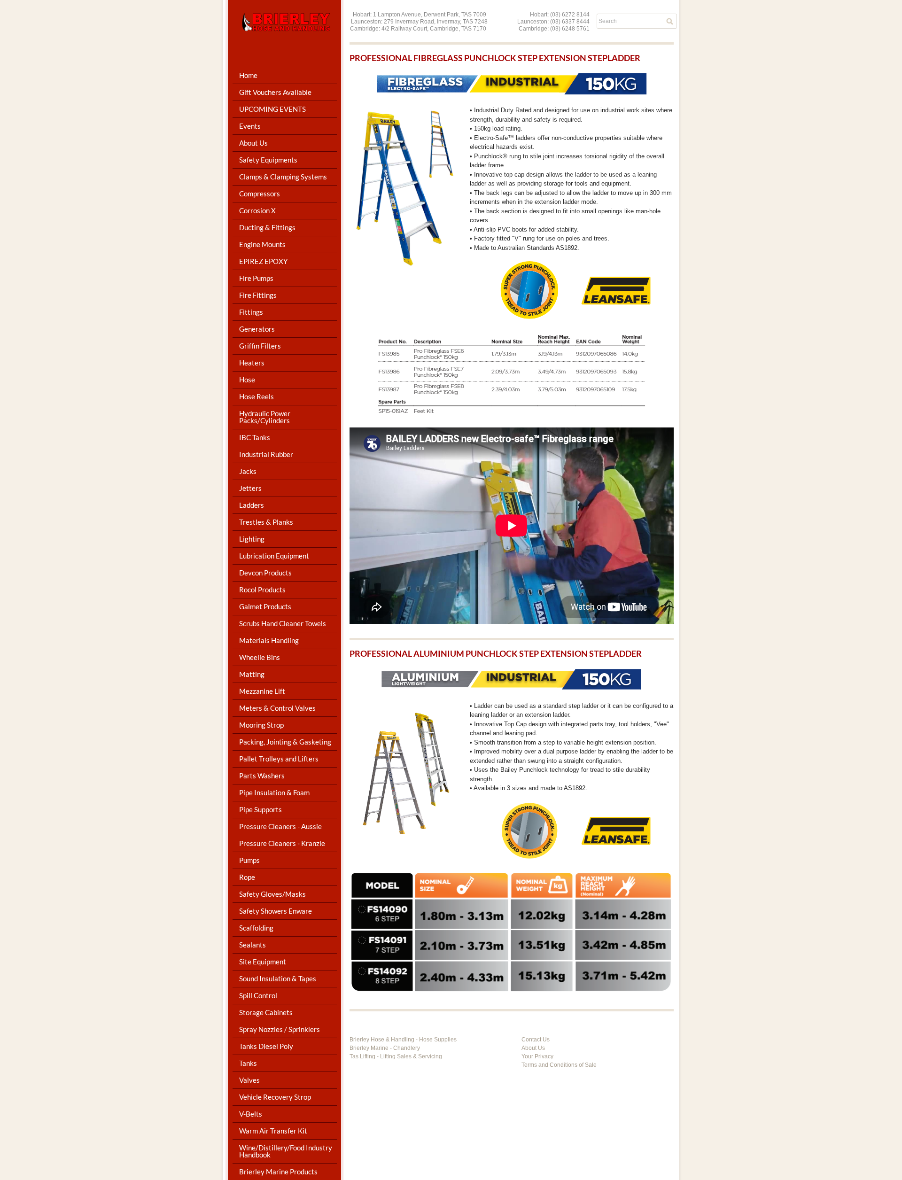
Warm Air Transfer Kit (273, 1130)
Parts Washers (262, 775)
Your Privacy (537, 1056)
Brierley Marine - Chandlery (385, 1048)
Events (250, 126)
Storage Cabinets (266, 1012)
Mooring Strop (261, 725)
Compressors (259, 193)
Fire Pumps (256, 278)
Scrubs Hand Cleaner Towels (282, 623)
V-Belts (250, 1114)
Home (248, 75)
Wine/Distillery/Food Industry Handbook (285, 1151)
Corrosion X (257, 210)
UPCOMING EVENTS (272, 109)
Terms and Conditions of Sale (559, 1065)
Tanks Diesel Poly (266, 1046)
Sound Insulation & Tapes (277, 978)
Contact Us (535, 1039)
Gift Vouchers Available (275, 92)
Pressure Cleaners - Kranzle (282, 843)
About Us (533, 1048)
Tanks (248, 1063)
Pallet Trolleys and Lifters (279, 758)
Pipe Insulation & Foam (274, 792)
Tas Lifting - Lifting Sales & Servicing (396, 1056)
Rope (247, 877)
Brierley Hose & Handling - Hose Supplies (403, 1039)
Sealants (252, 944)
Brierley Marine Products (278, 1171)
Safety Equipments (268, 159)
